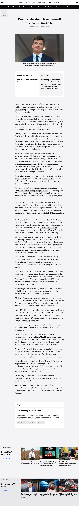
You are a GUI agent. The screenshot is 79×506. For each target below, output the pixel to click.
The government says (50, 366)
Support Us (57, 2)
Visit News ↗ (4, 490)
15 (32, 336)
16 (60, 356)
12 (46, 259)
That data (42, 259)
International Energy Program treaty (33, 191)
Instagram (19, 393)
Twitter (56, 390)
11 (36, 259)
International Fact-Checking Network (31, 388)
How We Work (42, 7)
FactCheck (27, 2)
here (36, 149)
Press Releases (42, 2)
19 (47, 387)
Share (4, 12)
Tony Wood (20, 310)
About (50, 2)
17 (40, 365)
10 (24, 229)
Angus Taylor (34, 104)
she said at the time (52, 357)
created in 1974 (48, 178)
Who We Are (51, 7)
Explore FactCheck (6, 458)
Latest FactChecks (24, 7)
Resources (34, 7)
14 (35, 312)
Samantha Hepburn (23, 337)
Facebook (48, 390)
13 (25, 309)
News (20, 2)
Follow (4, 15)
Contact (58, 7)
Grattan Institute (27, 313)
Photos (34, 2)
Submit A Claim (66, 7)
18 (60, 365)
